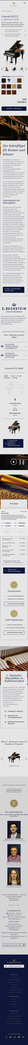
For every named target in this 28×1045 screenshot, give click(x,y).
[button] (3, 511)
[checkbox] (2, 523)
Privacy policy (23, 511)
